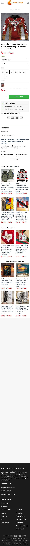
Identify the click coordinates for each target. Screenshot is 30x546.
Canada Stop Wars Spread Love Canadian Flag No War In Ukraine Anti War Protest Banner (21, 216)
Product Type (6, 60)
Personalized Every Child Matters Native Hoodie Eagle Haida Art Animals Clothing (15, 141)
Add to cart (18, 97)
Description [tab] (5, 128)
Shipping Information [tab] (8, 135)
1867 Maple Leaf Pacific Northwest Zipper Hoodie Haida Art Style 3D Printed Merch (22, 187)
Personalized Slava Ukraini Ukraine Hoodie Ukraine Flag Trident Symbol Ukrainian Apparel (7, 187)
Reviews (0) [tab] (5, 131)
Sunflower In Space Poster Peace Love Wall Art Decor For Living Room (6, 281)
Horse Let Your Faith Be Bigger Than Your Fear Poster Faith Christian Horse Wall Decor (7, 310)
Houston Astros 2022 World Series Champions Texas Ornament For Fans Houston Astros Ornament (7, 250)
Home (11, 10)
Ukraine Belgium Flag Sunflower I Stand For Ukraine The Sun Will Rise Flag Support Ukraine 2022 (7, 216)
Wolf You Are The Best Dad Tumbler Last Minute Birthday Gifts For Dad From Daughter (22, 310)
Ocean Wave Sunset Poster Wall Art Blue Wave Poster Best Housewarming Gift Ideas (22, 282)
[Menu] (2, 2)
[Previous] (1, 245)
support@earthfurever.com (8, 487)
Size (2, 68)
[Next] (29, 245)
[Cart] (28, 2)
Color (3, 80)
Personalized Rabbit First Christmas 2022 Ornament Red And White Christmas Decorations (22, 249)
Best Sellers (17, 10)
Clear (27, 58)
